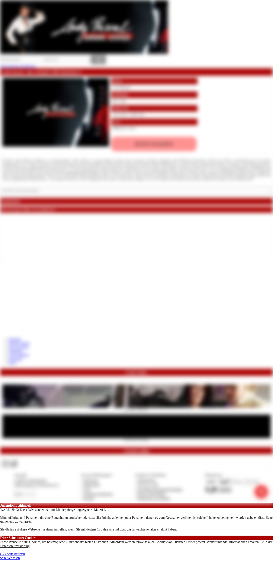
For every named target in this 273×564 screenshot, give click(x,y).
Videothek (15, 351)
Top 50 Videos (18, 347)
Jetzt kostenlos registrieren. (18, 66)
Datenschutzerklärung (15, 546)
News (12, 362)
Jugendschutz (146, 480)
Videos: (9, 461)
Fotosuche (15, 359)
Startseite (15, 339)
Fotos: (9, 465)
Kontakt (88, 498)
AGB (87, 489)
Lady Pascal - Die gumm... (136, 439)
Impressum (90, 480)
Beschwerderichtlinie (151, 494)
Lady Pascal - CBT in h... (136, 409)
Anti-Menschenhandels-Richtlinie (159, 489)
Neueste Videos (19, 343)
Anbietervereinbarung (98, 494)
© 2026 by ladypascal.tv (30, 480)
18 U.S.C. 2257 (148, 485)
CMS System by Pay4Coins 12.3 (36, 485)
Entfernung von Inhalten (153, 498)
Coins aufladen (19, 355)
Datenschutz (91, 485)
